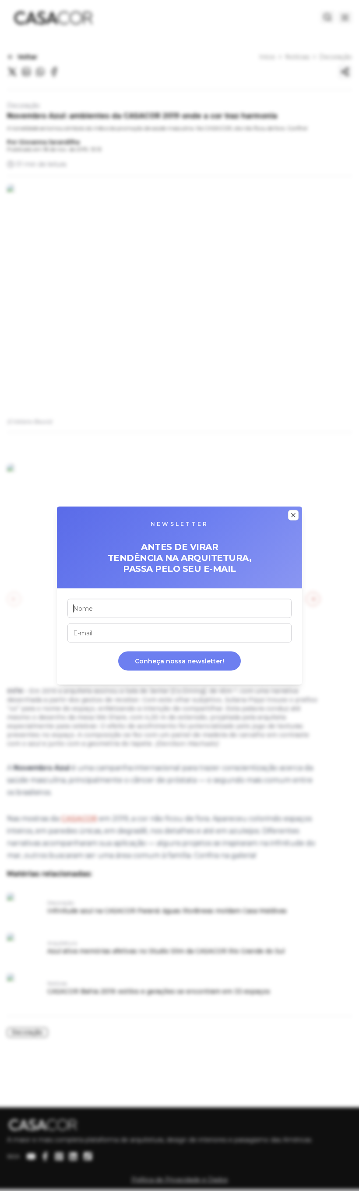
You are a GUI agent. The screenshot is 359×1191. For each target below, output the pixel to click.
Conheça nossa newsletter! (179, 661)
